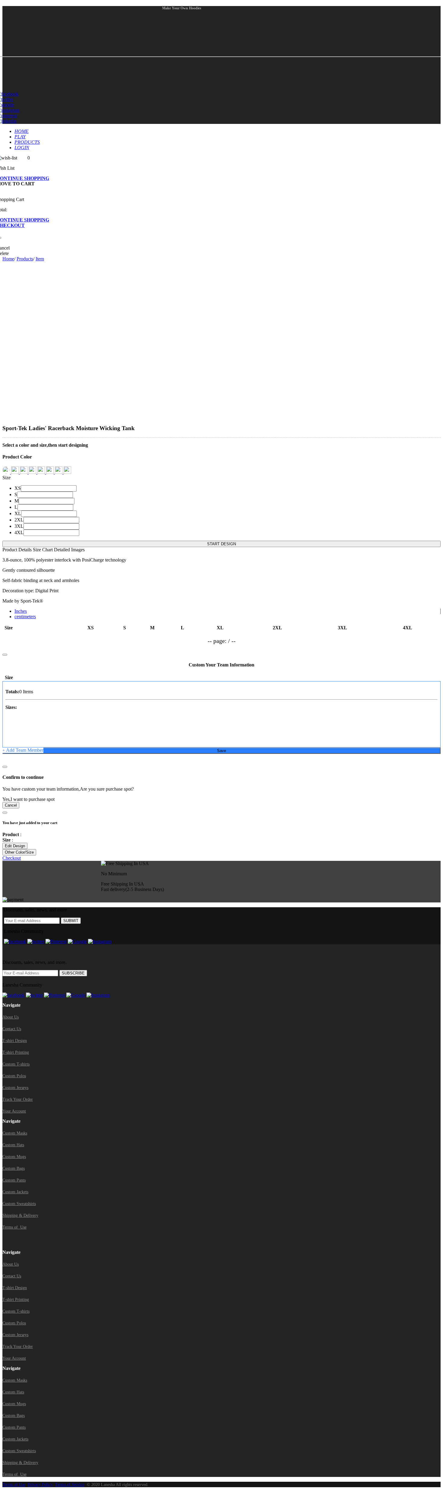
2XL (19, 519)
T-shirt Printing (15, 1052)
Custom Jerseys (15, 1087)
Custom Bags (13, 1168)
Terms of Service (69, 1484)
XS (17, 488)
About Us (10, 1017)
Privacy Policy (40, 1484)
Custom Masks (14, 1133)
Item (40, 258)
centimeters (25, 616)
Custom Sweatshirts (19, 1203)
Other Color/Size (19, 852)
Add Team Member (22, 750)
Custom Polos (14, 1076)
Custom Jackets (15, 1192)
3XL (19, 526)
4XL (19, 532)
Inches (20, 611)
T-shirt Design (14, 1040)
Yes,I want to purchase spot (28, 799)
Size (6, 477)
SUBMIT (70, 920)
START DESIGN (221, 544)
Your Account (14, 1111)
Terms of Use (14, 1227)
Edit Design (15, 846)
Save (221, 750)
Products (25, 258)
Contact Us (11, 1029)
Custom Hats (13, 1145)
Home (8, 258)
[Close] (4, 767)
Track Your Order (17, 1099)
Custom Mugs (14, 1156)
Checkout (11, 858)
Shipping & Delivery (20, 1215)
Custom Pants (14, 1180)
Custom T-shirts (16, 1064)
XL (17, 513)
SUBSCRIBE (73, 973)
